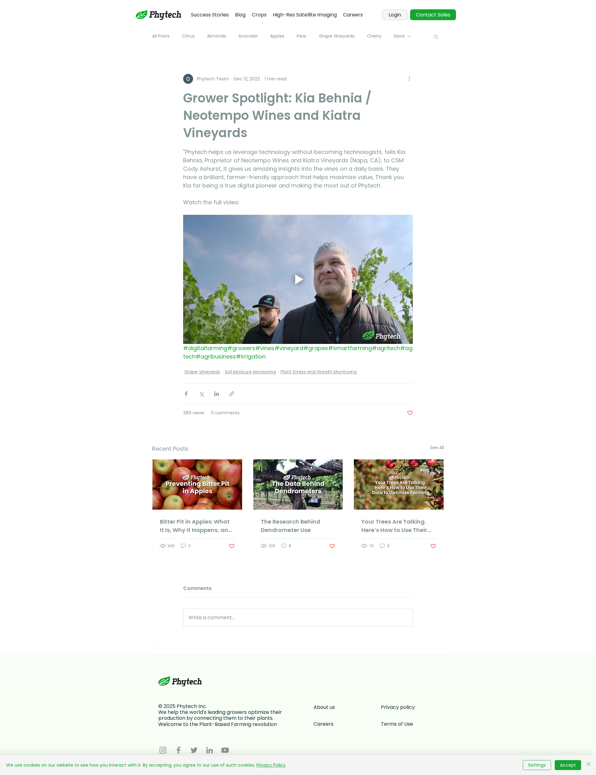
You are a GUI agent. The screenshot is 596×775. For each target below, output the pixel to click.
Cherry (374, 36)
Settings (537, 765)
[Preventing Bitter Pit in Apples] (197, 484)
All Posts (160, 36)
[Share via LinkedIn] (216, 394)
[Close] (588, 765)
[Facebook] (178, 750)
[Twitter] (194, 750)
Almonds (216, 36)
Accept (568, 765)
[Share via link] (232, 394)
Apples (277, 36)
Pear (301, 36)
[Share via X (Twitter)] (201, 394)
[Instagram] (163, 750)
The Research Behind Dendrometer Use (290, 526)
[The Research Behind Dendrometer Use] (298, 484)
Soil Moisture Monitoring (250, 372)
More (399, 36)
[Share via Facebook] (186, 394)
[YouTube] (225, 750)
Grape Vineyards (336, 36)
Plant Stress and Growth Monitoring (319, 372)
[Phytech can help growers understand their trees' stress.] (399, 484)
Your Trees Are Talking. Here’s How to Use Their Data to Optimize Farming (394, 526)
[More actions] (409, 79)
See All (437, 447)
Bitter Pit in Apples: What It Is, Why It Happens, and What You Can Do (196, 526)
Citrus (188, 36)
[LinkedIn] (209, 750)
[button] (436, 36)
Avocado (248, 36)
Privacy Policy (271, 765)
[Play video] (298, 279)
